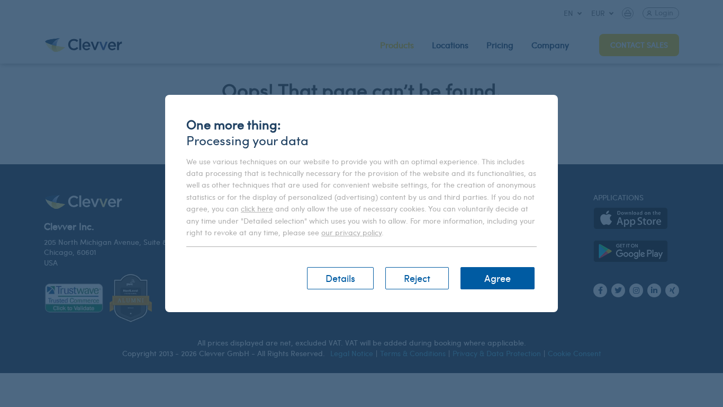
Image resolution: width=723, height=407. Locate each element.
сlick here (257, 209)
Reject (417, 278)
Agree (497, 278)
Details (340, 278)
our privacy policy (351, 232)
